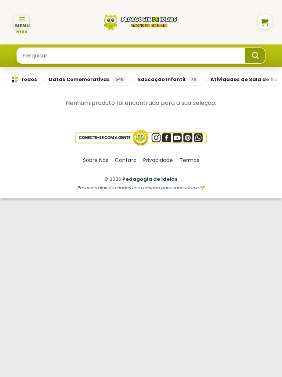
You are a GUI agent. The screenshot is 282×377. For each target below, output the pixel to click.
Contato (126, 160)
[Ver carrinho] (264, 22)
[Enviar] (255, 55)
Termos (189, 160)
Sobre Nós (95, 160)
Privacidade (158, 160)
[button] (22, 22)
